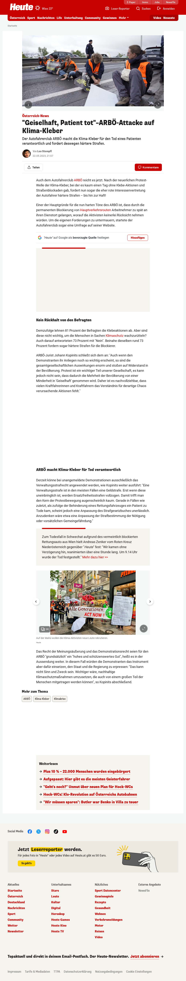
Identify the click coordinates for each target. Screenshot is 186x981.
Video (157, 18)
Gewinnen (110, 18)
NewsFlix (144, 891)
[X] (38, 831)
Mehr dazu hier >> (95, 557)
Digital (55, 908)
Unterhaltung (73, 18)
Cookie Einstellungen (139, 972)
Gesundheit (102, 908)
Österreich (17, 18)
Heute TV (57, 931)
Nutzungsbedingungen (108, 972)
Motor (99, 925)
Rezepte (100, 902)
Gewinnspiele (104, 896)
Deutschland (16, 902)
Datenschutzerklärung (78, 972)
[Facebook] (30, 831)
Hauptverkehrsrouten (95, 210)
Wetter (13, 925)
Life (59, 18)
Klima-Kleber (42, 699)
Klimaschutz (115, 335)
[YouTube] (64, 831)
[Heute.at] (21, 6)
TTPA (57, 972)
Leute (55, 896)
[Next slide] (149, 601)
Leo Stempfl (44, 151)
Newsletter (16, 931)
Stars (55, 891)
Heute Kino (58, 925)
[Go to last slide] (36, 601)
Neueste (169, 18)
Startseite (12, 26)
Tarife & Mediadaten (37, 972)
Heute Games (60, 920)
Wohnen (100, 914)
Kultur (55, 902)
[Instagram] (47, 831)
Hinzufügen (138, 238)
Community (93, 18)
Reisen (99, 931)
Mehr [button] (122, 18)
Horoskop (57, 914)
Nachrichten (16, 908)
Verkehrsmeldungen (108, 920)
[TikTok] (56, 831)
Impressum (14, 972)
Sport (31, 18)
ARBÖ (78, 180)
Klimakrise (60, 699)
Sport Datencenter (108, 891)
